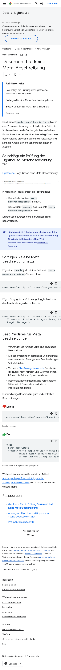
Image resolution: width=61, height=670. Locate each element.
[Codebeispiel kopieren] (56, 283)
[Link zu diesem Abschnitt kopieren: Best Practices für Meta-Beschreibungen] (31, 338)
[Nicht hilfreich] (26, 55)
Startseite (6, 49)
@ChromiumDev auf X (13, 629)
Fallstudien (7, 607)
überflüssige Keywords (31, 368)
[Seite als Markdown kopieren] (15, 74)
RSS (4, 643)
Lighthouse (21, 13)
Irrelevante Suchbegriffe (21, 522)
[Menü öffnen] (5, 3)
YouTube (6, 634)
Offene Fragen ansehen (13, 589)
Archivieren (7, 612)
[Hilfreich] (21, 55)
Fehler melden (9, 584)
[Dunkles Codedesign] (51, 283)
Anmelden (52, 3)
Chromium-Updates (11, 602)
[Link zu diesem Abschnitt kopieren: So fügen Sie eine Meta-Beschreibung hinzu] (37, 261)
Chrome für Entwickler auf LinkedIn (18, 639)
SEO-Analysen (43, 49)
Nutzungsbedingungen (13, 656)
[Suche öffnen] (36, 3)
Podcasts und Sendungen (14, 616)
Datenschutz (33, 656)
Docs (5, 13)
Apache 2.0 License (33, 553)
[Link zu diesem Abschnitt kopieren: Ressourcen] (25, 496)
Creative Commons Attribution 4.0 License (30, 550)
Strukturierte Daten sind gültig (23, 239)
